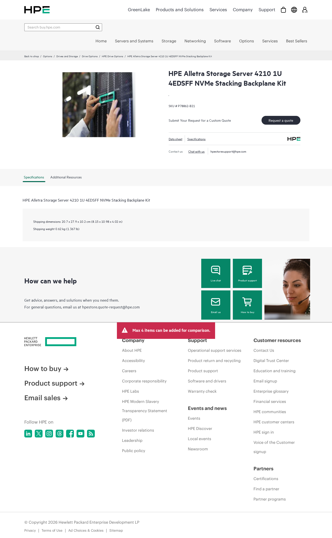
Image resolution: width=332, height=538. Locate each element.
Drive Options (90, 56)
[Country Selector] (294, 9)
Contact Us (263, 350)
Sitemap (116, 530)
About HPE (132, 350)
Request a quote (281, 120)
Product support (247, 280)
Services (218, 9)
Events (194, 418)
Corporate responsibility (144, 381)
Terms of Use (52, 530)
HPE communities (269, 411)
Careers (129, 370)
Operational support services (214, 350)
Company (243, 9)
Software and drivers (207, 381)
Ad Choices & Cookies (86, 530)
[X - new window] (39, 433)
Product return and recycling (214, 360)
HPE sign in (263, 432)
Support (267, 9)
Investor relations (138, 430)
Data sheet (175, 139)
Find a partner (266, 488)
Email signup (265, 381)
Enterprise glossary (270, 391)
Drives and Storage (67, 56)
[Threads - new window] (59, 433)
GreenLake (139, 9)
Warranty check (202, 391)
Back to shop (31, 56)
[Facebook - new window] (70, 433)
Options (47, 56)
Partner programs (269, 499)
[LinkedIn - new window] (28, 433)
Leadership (132, 440)
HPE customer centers (273, 421)
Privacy (30, 530)
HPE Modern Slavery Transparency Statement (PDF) (144, 410)
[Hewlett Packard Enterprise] (37, 9)
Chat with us (196, 151)
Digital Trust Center (271, 360)
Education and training (274, 370)
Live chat (216, 280)
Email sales (42, 397)
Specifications (196, 139)
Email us (216, 312)
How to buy (247, 312)
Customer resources (277, 340)
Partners (263, 468)
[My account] (305, 9)
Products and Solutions (180, 9)
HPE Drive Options (112, 56)
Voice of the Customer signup (274, 447)
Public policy (133, 450)
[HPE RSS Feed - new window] (91, 433)
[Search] (97, 27)
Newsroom (198, 448)
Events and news (207, 408)
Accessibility (133, 360)
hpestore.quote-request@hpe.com (111, 306)
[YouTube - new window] (80, 433)
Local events (199, 438)
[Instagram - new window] (49, 433)
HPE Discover (200, 428)
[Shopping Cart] (283, 9)
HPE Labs (130, 391)
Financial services (269, 401)
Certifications (265, 478)
